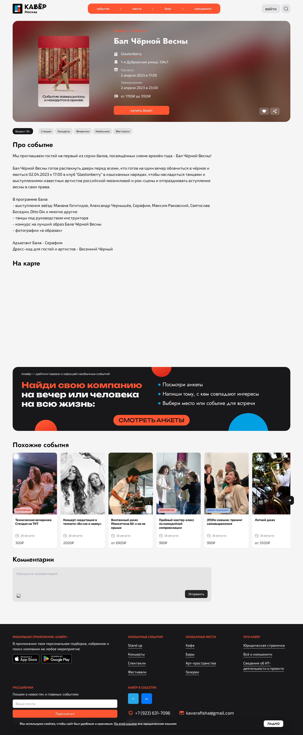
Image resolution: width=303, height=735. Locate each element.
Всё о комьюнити (257, 654)
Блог (168, 8)
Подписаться (65, 713)
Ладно (273, 723)
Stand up (135, 645)
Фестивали (137, 672)
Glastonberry (131, 54)
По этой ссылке (125, 723)
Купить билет (141, 110)
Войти (271, 8)
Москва (31, 12)
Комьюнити (203, 8)
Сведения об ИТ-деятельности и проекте (263, 665)
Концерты (136, 654)
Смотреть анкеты (151, 420)
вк (146, 698)
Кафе (190, 645)
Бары (190, 654)
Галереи (192, 672)
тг (133, 698)
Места (137, 8)
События (103, 8)
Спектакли (137, 663)
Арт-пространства (201, 663)
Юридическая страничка (264, 645)
